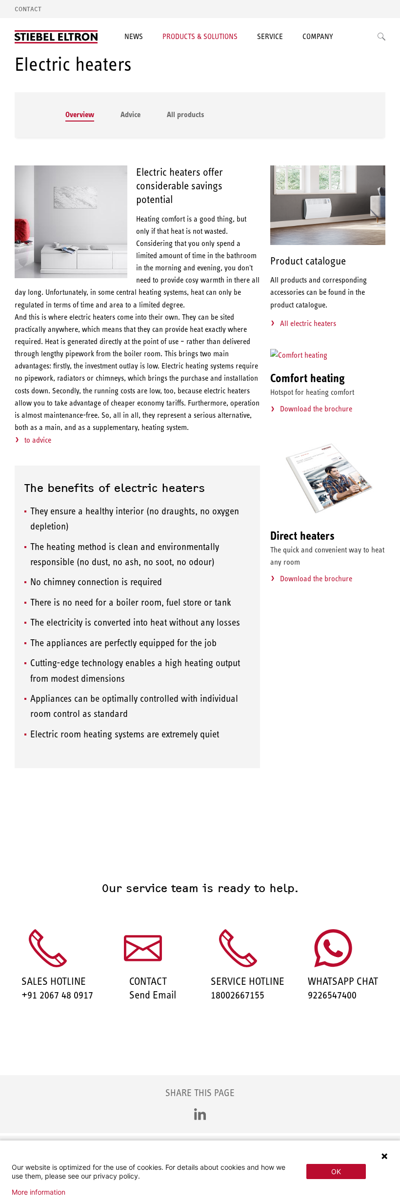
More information (38, 1192)
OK (336, 1171)
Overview (79, 114)
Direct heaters (302, 536)
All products (185, 114)
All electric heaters (308, 323)
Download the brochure (316, 409)
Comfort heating (307, 378)
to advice (37, 440)
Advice (130, 114)
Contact (28, 9)
